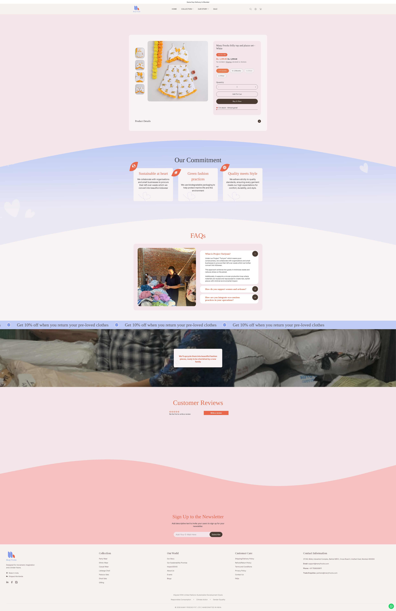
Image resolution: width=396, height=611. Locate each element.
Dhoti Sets (103, 578)
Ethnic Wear (103, 563)
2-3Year (221, 76)
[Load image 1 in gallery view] (139, 53)
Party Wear (103, 559)
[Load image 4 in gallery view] (139, 89)
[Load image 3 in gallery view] (139, 77)
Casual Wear (104, 567)
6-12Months (236, 71)
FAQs (237, 578)
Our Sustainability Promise (177, 563)
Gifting (101, 582)
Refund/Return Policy (243, 563)
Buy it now (237, 101)
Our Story (170, 559)
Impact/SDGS (172, 567)
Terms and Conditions (243, 567)
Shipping (229, 62)
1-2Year (249, 71)
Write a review (216, 413)
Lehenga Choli (104, 571)
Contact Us (239, 575)
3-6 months (222, 71)
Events (169, 575)
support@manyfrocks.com (318, 564)
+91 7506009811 (315, 568)
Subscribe (216, 534)
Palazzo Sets (104, 575)
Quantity (220, 82)
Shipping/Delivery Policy (244, 559)
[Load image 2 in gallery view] (139, 65)
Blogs (169, 578)
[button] (187, 9)
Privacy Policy (240, 571)
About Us (170, 571)
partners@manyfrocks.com (326, 573)
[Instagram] (16, 582)
